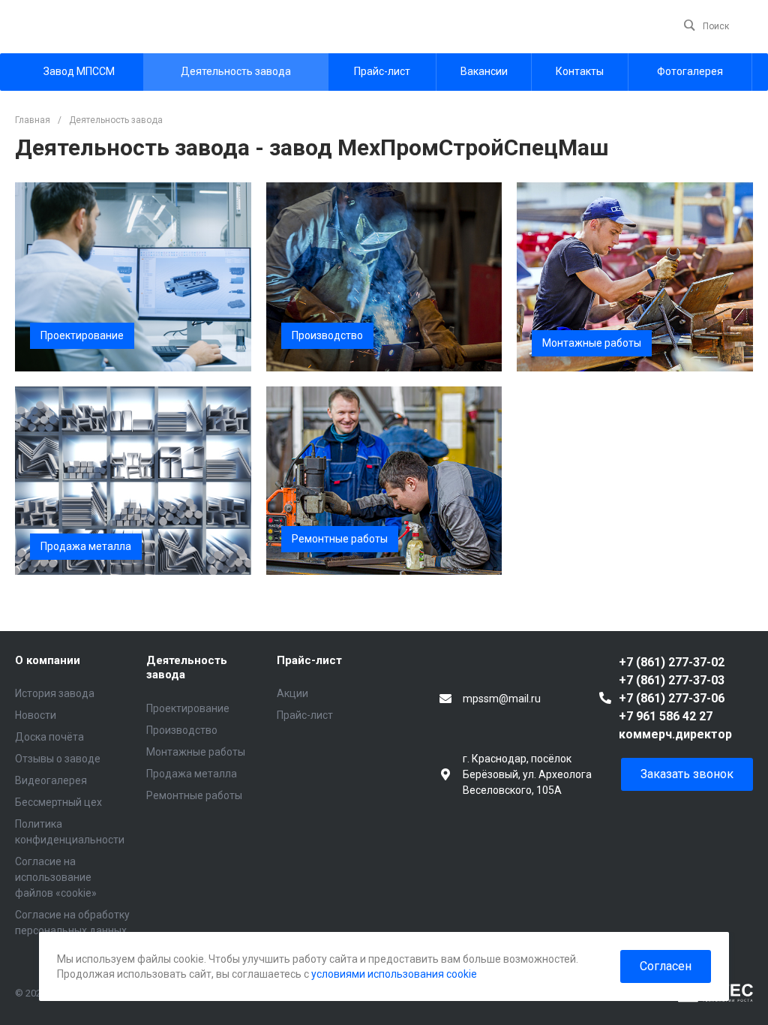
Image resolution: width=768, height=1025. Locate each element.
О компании (47, 660)
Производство (182, 730)
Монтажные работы (195, 752)
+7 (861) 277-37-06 (671, 698)
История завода (54, 693)
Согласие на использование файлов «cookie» (56, 877)
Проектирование (188, 708)
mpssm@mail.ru (502, 699)
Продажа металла (191, 774)
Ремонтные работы (194, 795)
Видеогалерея (51, 780)
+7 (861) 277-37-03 (671, 680)
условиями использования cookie (394, 974)
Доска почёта (49, 737)
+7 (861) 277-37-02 (671, 662)
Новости (35, 715)
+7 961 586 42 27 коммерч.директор (675, 725)
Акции (292, 693)
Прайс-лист (309, 660)
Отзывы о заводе (57, 759)
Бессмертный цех (58, 802)
